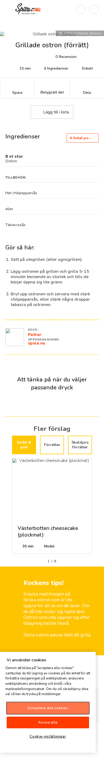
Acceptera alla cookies (47, 708)
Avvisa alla (48, 722)
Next (96, 508)
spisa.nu (36, 343)
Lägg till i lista (56, 112)
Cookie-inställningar (48, 736)
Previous (8, 508)
